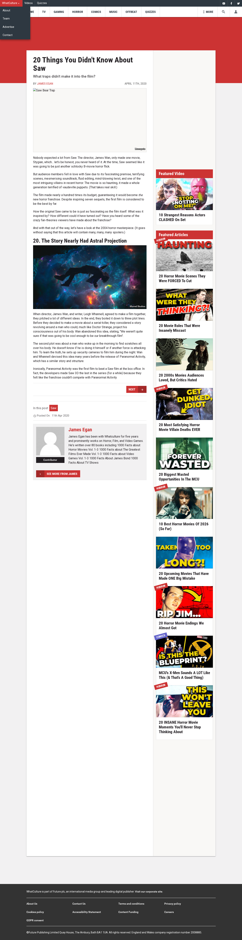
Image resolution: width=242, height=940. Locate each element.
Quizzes (42, 3)
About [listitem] (6, 10)
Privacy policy (172, 903)
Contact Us (78, 903)
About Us (31, 903)
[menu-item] (31, 12)
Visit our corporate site (148, 891)
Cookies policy (35, 912)
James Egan (45, 83)
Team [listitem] (6, 18)
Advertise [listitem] (8, 27)
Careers (169, 912)
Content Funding (128, 912)
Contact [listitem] (7, 35)
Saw (53, 408)
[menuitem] (11, 3)
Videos (28, 3)
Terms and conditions (131, 903)
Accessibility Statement (86, 912)
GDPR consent (35, 920)
